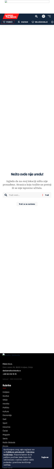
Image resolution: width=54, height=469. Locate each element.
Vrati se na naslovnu (27, 204)
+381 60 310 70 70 (10, 374)
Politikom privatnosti (15, 452)
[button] (44, 457)
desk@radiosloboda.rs (12, 370)
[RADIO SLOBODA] (11, 16)
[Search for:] (24, 195)
